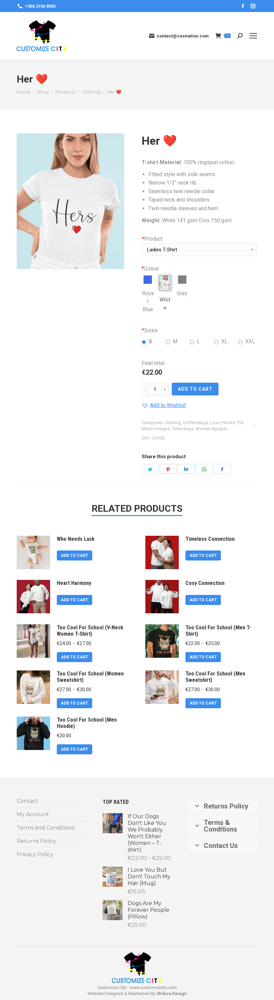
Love (215, 422)
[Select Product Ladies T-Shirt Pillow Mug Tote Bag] (199, 251)
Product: (152, 239)
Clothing (173, 422)
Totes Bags (182, 428)
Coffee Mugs (195, 422)
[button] (164, 405)
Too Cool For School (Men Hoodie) (87, 723)
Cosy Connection (205, 583)
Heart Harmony (74, 583)
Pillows (228, 422)
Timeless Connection (210, 539)
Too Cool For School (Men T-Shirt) (218, 630)
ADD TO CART (195, 389)
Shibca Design (171, 993)
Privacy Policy (35, 854)
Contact (27, 801)
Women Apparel (211, 428)
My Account (33, 814)
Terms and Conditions (46, 828)
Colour (150, 268)
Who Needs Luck (76, 539)
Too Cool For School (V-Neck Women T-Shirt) (90, 630)
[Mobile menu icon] (253, 36)
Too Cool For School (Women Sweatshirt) (90, 676)
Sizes (150, 330)
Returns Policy (36, 841)
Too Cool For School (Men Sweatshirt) (215, 676)
